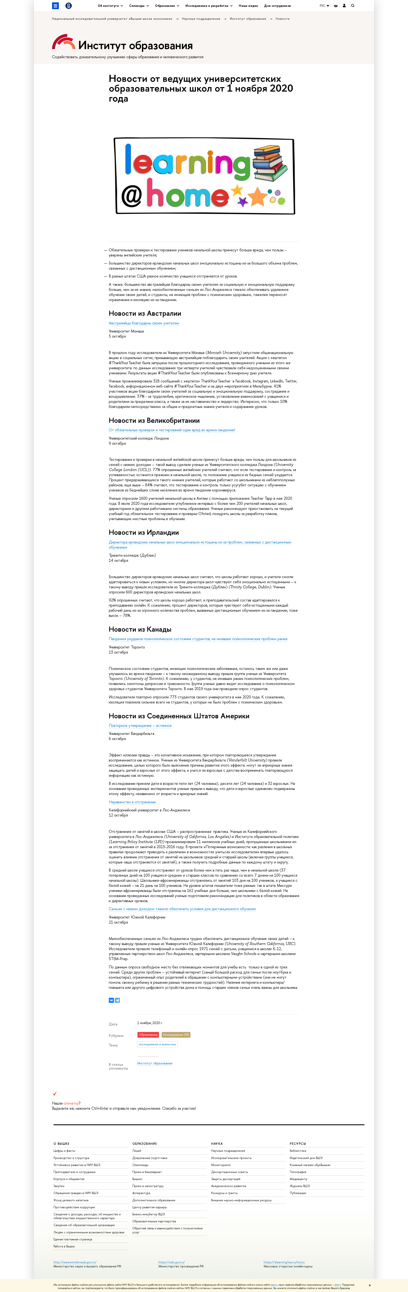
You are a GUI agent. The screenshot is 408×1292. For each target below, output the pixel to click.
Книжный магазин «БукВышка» (310, 1165)
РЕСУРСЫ (298, 1144)
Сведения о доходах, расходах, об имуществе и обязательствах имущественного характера (87, 1216)
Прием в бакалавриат (147, 1172)
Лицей (136, 1151)
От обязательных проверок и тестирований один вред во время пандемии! (172, 430)
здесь (274, 1284)
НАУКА (217, 1144)
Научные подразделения (201, 19)
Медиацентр (298, 1179)
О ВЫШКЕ (62, 1144)
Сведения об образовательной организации (84, 1225)
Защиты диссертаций (225, 1179)
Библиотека (298, 1151)
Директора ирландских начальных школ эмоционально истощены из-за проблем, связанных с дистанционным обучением (200, 544)
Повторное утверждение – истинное (140, 725)
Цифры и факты (64, 1151)
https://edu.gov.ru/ (172, 1262)
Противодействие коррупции (74, 1207)
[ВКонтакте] (111, 1000)
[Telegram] (117, 1000)
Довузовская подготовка (149, 1158)
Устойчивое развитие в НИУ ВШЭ (77, 1165)
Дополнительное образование (153, 1200)
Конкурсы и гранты (224, 1193)
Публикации (298, 1193)
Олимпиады (140, 1165)
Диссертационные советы (229, 1172)
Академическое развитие (228, 1186)
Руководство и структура (71, 1158)
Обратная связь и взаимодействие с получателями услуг (167, 1230)
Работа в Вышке (64, 1246)
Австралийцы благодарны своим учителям (144, 323)
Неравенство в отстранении (132, 802)
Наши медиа (248, 6)
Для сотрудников (277, 6)
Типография (298, 1172)
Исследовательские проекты (231, 1158)
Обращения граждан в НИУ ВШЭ (76, 1193)
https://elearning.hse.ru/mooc (284, 1262)
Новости (283, 19)
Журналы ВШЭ (300, 1186)
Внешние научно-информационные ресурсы (241, 1200)
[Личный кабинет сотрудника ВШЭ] (344, 6)
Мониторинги (221, 1165)
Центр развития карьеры (149, 1207)
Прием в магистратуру (148, 1186)
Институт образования (248, 19)
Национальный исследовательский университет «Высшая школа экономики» (113, 19)
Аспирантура (141, 1193)
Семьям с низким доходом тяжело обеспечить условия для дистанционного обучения (182, 908)
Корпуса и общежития (69, 1179)
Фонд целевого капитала (71, 1200)
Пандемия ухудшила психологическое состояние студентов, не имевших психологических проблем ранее (198, 638)
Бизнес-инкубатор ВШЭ (148, 1214)
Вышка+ (137, 1179)
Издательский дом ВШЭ (306, 1158)
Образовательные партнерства (154, 1221)
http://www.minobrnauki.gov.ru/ (75, 1262)
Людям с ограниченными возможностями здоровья (89, 1232)
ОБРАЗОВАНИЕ (144, 1144)
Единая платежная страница (73, 1239)
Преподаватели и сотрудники (74, 1172)
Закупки (59, 1186)
